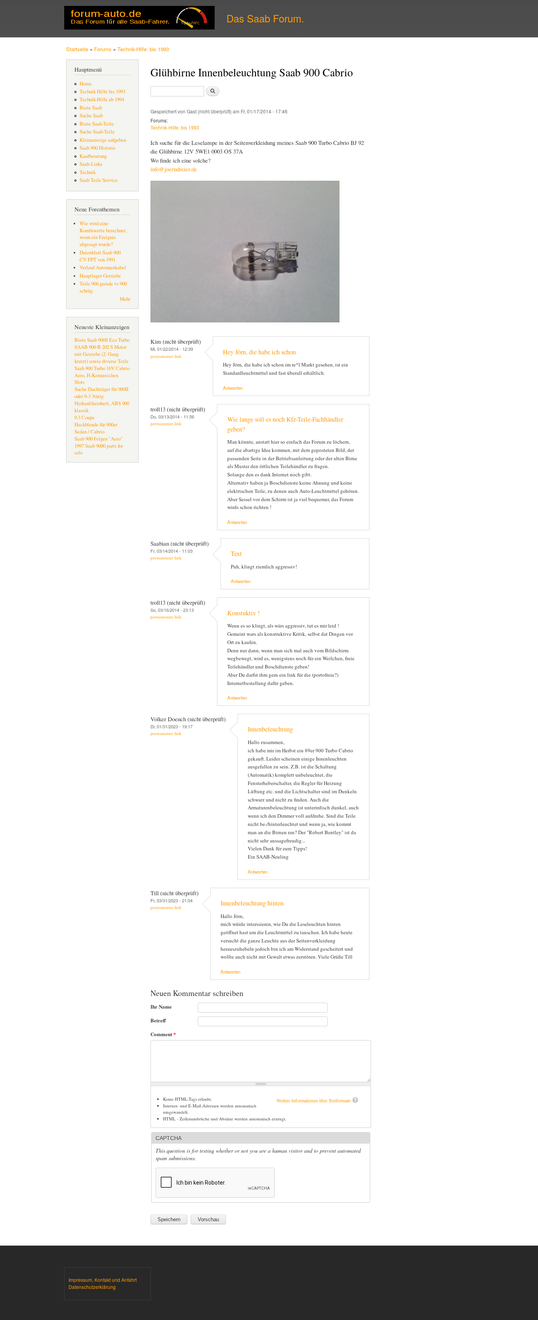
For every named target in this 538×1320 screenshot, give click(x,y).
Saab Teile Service (99, 180)
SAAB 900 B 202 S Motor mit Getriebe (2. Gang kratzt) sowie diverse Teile (101, 354)
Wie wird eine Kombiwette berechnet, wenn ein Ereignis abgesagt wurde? (103, 234)
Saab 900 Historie (97, 147)
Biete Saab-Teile (97, 123)
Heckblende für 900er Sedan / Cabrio (95, 428)
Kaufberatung (93, 156)
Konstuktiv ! (243, 613)
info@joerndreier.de (173, 169)
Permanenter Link (166, 356)
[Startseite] (140, 18)
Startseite (77, 49)
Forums (102, 49)
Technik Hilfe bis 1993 (102, 91)
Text (236, 553)
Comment (163, 1034)
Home (86, 83)
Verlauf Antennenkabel (103, 267)
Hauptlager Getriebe (100, 275)
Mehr (125, 299)
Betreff (158, 1020)
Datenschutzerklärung (92, 1286)
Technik (88, 172)
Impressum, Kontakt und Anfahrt (103, 1279)
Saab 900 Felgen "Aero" (98, 438)
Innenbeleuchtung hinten (252, 903)
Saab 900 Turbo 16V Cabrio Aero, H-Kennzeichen (102, 372)
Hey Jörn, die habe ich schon (259, 352)
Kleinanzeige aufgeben (103, 140)
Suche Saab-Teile (97, 131)
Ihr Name (161, 1006)
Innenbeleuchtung (270, 729)
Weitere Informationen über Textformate (313, 1100)
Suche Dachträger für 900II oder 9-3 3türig (101, 393)
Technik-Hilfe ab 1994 (102, 99)
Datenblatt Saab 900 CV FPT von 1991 (100, 256)
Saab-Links (91, 164)
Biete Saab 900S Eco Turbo (102, 340)
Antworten (233, 388)
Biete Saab (91, 107)
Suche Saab (91, 115)
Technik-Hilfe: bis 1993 (143, 49)
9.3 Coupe (84, 417)
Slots (79, 382)
